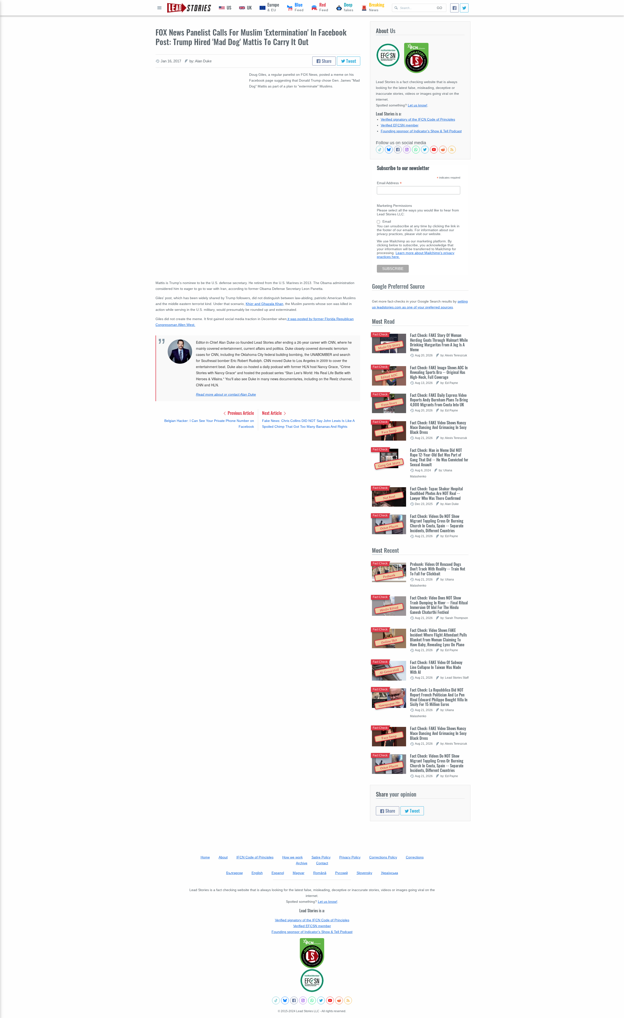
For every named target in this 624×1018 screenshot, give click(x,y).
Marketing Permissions (394, 206)
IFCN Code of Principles (254, 857)
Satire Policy (321, 857)
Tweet (350, 61)
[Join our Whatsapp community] (416, 149)
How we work (292, 857)
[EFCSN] (312, 980)
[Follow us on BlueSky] (389, 149)
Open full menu (159, 8)
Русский (341, 873)
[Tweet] (464, 7)
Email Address (389, 183)
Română (319, 873)
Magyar (298, 873)
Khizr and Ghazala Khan (264, 304)
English (257, 873)
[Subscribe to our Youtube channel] (434, 149)
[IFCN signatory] (312, 953)
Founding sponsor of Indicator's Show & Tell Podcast (421, 131)
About (223, 857)
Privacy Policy (350, 857)
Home (205, 857)
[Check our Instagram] (407, 149)
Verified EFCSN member (400, 125)
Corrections (415, 857)
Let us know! (417, 105)
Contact (322, 863)
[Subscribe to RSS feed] (452, 149)
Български (234, 873)
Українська (389, 873)
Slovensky (364, 873)
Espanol (278, 873)
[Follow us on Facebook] (398, 149)
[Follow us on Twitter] (425, 149)
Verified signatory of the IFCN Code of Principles (418, 119)
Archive (301, 863)
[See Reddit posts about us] (443, 149)
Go (439, 8)
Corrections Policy (383, 857)
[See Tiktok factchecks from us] (380, 149)
